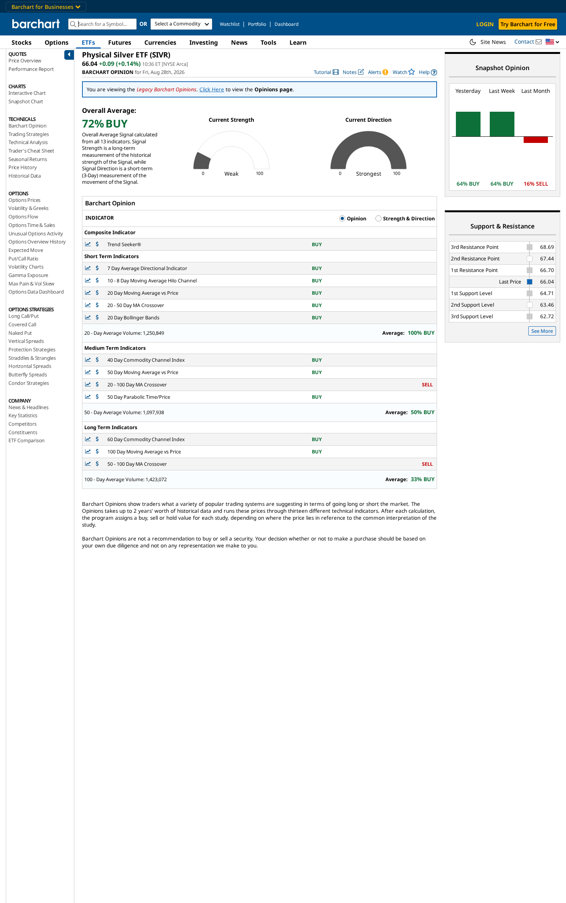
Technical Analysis (27, 142)
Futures (119, 42)
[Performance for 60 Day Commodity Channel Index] (97, 439)
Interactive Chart (27, 92)
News (239, 42)
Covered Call (22, 324)
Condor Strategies (28, 382)
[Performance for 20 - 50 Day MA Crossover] (97, 305)
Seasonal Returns (27, 159)
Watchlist (229, 24)
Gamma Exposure (28, 275)
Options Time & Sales (31, 225)
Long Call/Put (23, 315)
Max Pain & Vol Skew (31, 283)
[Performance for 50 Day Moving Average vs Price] (97, 372)
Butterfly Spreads (27, 374)
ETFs (88, 42)
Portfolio (257, 24)
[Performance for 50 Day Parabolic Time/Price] (97, 397)
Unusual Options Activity (35, 233)
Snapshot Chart (25, 101)
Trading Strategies (28, 134)
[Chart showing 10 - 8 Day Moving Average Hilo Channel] (88, 280)
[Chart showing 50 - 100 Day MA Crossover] (88, 464)
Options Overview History (37, 241)
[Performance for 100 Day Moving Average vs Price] (97, 451)
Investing (203, 42)
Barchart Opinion (27, 125)
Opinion (356, 218)
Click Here (211, 89)
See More (542, 330)
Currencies (160, 42)
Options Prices (24, 199)
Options (57, 42)
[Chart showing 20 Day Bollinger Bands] (88, 317)
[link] (326, 72)
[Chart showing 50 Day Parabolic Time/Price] (88, 397)
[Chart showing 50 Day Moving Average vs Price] (88, 372)
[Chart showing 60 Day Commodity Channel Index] (88, 439)
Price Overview (24, 60)
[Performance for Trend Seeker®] (97, 244)
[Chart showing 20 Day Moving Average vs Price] (88, 293)
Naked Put (20, 332)
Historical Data (24, 175)
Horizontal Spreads (29, 366)
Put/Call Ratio (23, 258)
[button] (552, 42)
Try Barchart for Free (528, 24)
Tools (268, 42)
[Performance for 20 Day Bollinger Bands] (97, 317)
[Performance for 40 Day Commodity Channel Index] (97, 360)
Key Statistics (22, 415)
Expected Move (25, 250)
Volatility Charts (26, 266)
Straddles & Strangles (32, 357)
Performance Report (31, 68)
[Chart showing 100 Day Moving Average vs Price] (88, 451)
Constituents (22, 432)
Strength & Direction (408, 218)
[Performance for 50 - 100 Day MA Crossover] (97, 464)
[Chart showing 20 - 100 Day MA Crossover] (88, 384)
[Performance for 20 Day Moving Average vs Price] (97, 293)
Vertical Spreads (26, 340)
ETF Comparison (26, 440)
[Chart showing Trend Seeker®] (88, 244)
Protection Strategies (31, 349)
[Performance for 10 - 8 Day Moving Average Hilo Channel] (97, 280)
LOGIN (485, 24)
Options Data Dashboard (36, 291)
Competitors (22, 423)
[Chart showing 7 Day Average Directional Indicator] (88, 268)
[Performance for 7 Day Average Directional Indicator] (97, 268)
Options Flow (23, 216)
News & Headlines (28, 407)
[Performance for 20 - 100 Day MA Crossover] (97, 384)
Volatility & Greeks (28, 208)
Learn (298, 42)
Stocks (22, 42)
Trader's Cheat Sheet (31, 150)
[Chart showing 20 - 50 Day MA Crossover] (88, 305)
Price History (22, 167)
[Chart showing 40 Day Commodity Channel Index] (88, 360)
